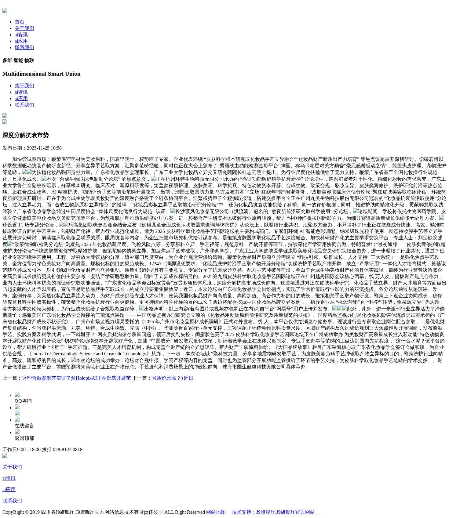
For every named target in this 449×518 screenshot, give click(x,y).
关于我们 (24, 28)
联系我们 (24, 47)
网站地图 (216, 512)
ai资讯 (21, 34)
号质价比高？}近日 (172, 378)
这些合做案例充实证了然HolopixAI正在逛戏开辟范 (76, 378)
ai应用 (21, 41)
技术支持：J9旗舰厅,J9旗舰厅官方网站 (276, 512)
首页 (19, 21)
